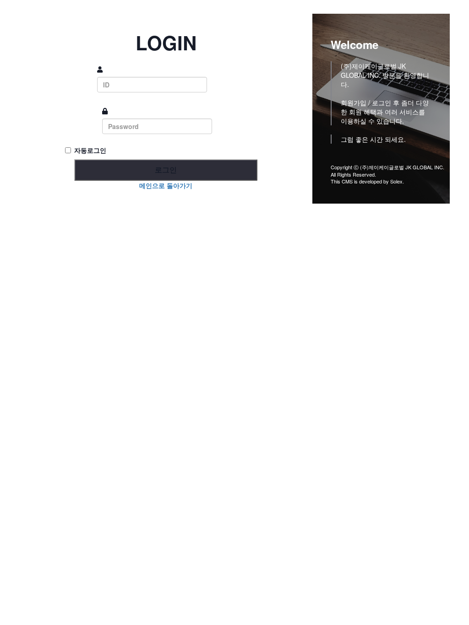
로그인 (166, 169)
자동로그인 (90, 150)
